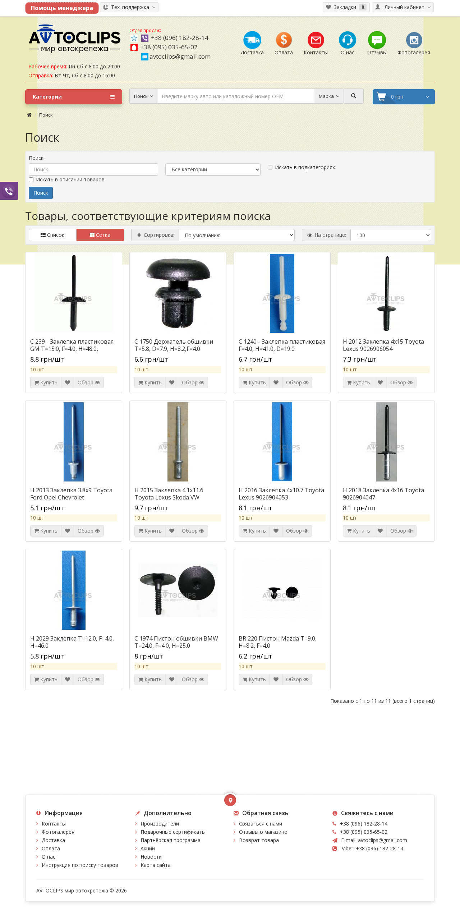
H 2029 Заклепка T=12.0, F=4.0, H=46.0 (72, 642)
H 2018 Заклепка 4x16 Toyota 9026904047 (383, 494)
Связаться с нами (260, 823)
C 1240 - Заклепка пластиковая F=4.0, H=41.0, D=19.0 (282, 345)
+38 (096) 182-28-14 (179, 37)
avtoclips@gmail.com (180, 56)
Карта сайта (156, 864)
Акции (148, 848)
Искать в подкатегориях (305, 167)
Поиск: (37, 157)
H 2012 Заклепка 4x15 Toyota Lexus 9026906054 (383, 345)
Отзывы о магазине (263, 831)
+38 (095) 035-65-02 (169, 47)
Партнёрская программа (171, 840)
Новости (151, 856)
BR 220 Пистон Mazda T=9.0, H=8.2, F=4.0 (278, 642)
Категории (47, 96)
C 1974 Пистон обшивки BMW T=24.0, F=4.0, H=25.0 (176, 642)
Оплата (51, 848)
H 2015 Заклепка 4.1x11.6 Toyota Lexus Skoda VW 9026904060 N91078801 (168, 497)
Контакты (54, 823)
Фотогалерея (58, 831)
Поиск (46, 115)
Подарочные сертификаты (173, 831)
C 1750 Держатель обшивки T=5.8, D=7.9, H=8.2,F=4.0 (173, 345)
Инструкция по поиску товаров (80, 864)
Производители (160, 823)
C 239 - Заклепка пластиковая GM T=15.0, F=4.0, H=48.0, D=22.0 (72, 348)
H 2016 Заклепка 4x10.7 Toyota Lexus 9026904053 (281, 494)
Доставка (53, 840)
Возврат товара (259, 840)
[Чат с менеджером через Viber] (9, 190)
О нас (48, 856)
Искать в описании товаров (70, 179)
